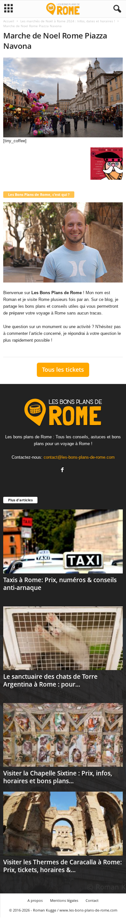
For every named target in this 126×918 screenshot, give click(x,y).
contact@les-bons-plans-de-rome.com (79, 457)
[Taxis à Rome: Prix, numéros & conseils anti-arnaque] (63, 541)
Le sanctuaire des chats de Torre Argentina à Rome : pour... (50, 680)
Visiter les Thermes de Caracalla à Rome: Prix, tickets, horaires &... (62, 866)
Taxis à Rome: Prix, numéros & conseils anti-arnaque (60, 584)
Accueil (8, 21)
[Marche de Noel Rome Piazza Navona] (63, 97)
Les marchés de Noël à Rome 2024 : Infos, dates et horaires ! (67, 21)
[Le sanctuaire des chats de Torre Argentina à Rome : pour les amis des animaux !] (63, 638)
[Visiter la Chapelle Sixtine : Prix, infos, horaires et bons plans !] (63, 735)
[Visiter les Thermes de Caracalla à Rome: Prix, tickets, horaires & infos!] (63, 823)
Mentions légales (64, 900)
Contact (92, 900)
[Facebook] (63, 470)
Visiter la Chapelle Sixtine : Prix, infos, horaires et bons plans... (57, 777)
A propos (35, 900)
